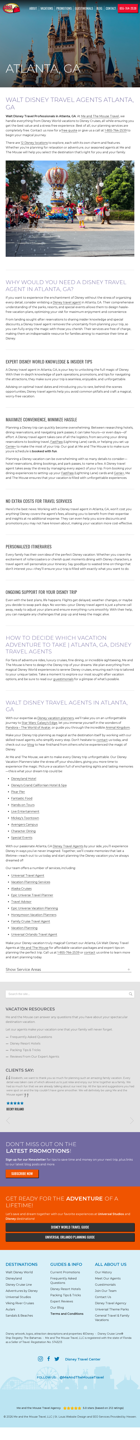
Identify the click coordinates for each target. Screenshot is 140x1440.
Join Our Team (105, 1291)
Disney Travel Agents (68, 846)
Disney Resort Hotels (25, 1043)
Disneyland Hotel (23, 778)
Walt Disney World (19, 1272)
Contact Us (103, 1297)
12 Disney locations (34, 143)
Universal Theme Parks (112, 1309)
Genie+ (11, 446)
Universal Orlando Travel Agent (34, 934)
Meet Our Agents (107, 1278)
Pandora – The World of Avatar (28, 727)
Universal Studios (18, 1297)
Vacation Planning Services (30, 882)
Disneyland (14, 1278)
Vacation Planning (24, 928)
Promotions (64, 8)
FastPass (56, 442)
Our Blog (57, 1307)
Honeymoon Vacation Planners (33, 915)
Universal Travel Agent (27, 875)
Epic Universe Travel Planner (32, 895)
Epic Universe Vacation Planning (34, 908)
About (33, 8)
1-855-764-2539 (116, 130)
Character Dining (23, 831)
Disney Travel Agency (110, 1303)
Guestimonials (84, 8)
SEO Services (101, 1416)
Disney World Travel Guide (70, 1227)
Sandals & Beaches (19, 1315)
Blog (99, 8)
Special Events (21, 837)
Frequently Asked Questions (31, 1037)
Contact (111, 8)
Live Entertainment (25, 811)
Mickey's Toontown (25, 818)
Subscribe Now (22, 1173)
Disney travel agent (67, 302)
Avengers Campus (24, 824)
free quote (69, 130)
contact (102, 740)
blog (30, 744)
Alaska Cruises (21, 888)
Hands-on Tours (22, 805)
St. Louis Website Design (70, 1416)
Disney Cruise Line (19, 1284)
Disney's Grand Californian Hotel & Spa (39, 785)
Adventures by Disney (22, 1291)
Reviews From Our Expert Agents (34, 1056)
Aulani (10, 1309)
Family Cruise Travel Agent (30, 921)
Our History (103, 1272)
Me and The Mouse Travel (100, 116)
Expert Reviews (61, 1301)
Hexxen (131, 1416)
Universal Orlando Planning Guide (70, 1237)
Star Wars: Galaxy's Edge (39, 723)
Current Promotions (65, 1272)
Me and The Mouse (34, 948)
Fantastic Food (21, 798)
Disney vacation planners (55, 718)
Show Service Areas (23, 969)
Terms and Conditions (66, 1314)
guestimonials (63, 679)
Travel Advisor (21, 901)
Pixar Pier (18, 792)
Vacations (46, 8)
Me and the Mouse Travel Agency (39, 1408)
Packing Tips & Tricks (25, 1050)
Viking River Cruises (20, 1303)
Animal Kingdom (118, 727)
